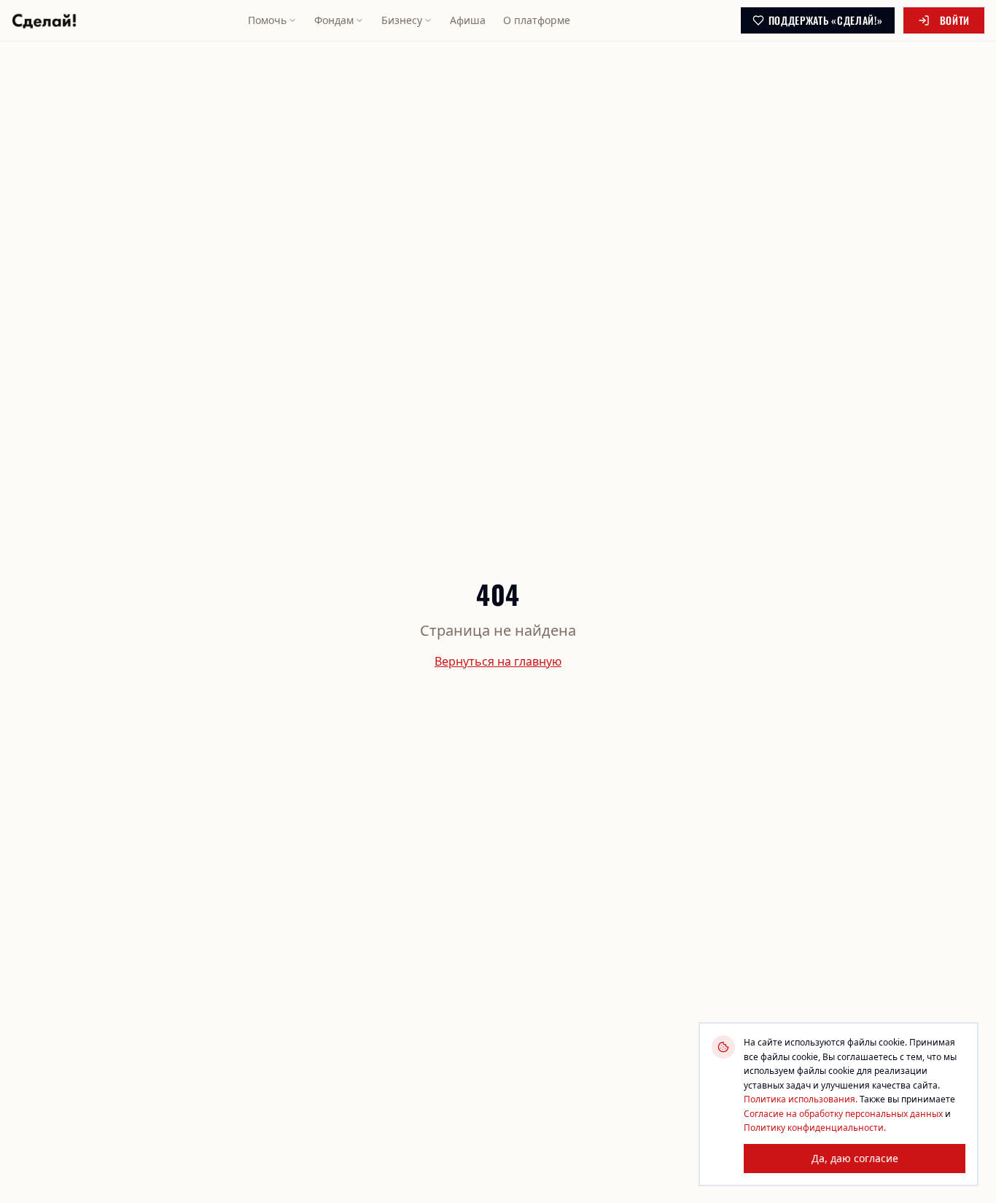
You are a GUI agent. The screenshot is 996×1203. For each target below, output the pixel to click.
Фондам (334, 20)
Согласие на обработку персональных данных (843, 1113)
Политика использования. (800, 1099)
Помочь (267, 20)
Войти (955, 20)
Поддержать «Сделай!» (826, 20)
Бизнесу (401, 20)
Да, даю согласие (855, 1157)
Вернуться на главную (498, 661)
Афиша (468, 20)
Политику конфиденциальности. (815, 1127)
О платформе (536, 20)
